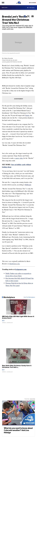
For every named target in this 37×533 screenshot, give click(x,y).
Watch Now (32, 2)
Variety (27, 115)
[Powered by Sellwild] (32, 399)
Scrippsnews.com (20, 269)
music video (19, 158)
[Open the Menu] (2, 2)
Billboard (28, 185)
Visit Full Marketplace (29, 297)
